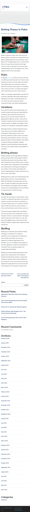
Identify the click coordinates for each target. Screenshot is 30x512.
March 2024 (4, 387)
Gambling (3, 500)
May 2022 (4, 485)
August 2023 (5, 418)
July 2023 (4, 423)
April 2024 (4, 383)
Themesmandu (18, 510)
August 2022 (5, 472)
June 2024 (4, 374)
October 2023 (5, 409)
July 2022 (4, 476)
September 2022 (5, 467)
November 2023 (5, 405)
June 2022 (4, 481)
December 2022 (5, 454)
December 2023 (5, 401)
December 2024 (5, 347)
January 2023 (5, 449)
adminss (12, 33)
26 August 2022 (5, 33)
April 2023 (4, 436)
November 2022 (5, 458)
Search (3, 282)
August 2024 (5, 365)
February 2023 (5, 445)
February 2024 (5, 392)
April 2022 (4, 489)
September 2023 (5, 414)
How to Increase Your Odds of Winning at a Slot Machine (23, 275)
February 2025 (5, 338)
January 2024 (5, 396)
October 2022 (5, 463)
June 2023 (4, 427)
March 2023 (4, 441)
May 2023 (4, 432)
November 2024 (5, 352)
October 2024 (5, 356)
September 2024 (5, 361)
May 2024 (4, 378)
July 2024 (4, 369)
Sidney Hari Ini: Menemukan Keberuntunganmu (14, 307)
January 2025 (5, 343)
